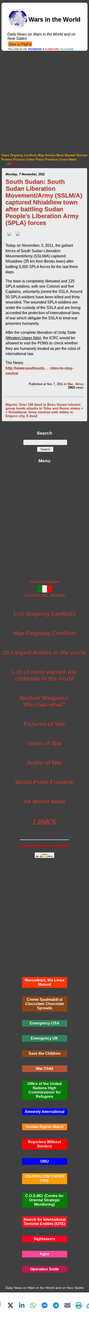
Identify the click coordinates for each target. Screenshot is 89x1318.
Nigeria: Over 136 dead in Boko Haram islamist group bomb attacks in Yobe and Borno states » (44, 406)
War (70, 384)
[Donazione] (20, 44)
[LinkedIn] (22, 1305)
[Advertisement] (44, 97)
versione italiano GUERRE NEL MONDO (44, 589)
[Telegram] (56, 1305)
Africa (79, 384)
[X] (10, 1305)
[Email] (67, 1305)
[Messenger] (44, 1305)
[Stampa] (78, 1305)
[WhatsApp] (33, 1305)
